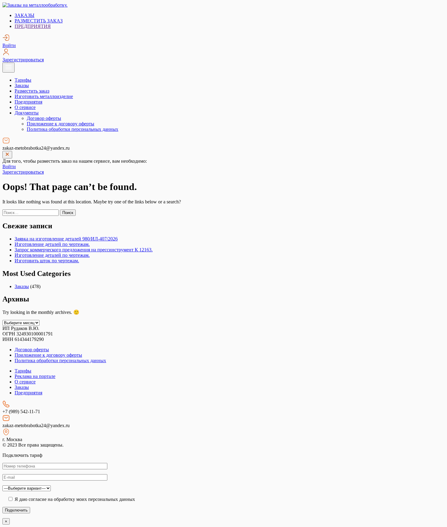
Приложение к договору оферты (60, 123)
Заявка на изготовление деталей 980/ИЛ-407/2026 (66, 238)
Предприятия (28, 101)
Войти (9, 45)
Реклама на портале (35, 376)
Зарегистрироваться (23, 59)
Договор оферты (44, 118)
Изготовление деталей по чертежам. (52, 244)
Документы (27, 112)
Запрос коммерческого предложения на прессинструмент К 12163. (84, 249)
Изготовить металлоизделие (44, 96)
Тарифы (23, 80)
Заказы (22, 85)
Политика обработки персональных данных (72, 129)
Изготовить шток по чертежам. (47, 260)
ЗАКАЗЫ (24, 15)
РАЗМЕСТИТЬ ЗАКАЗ (39, 20)
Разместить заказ (32, 90)
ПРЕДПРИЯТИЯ (33, 26)
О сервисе (25, 107)
